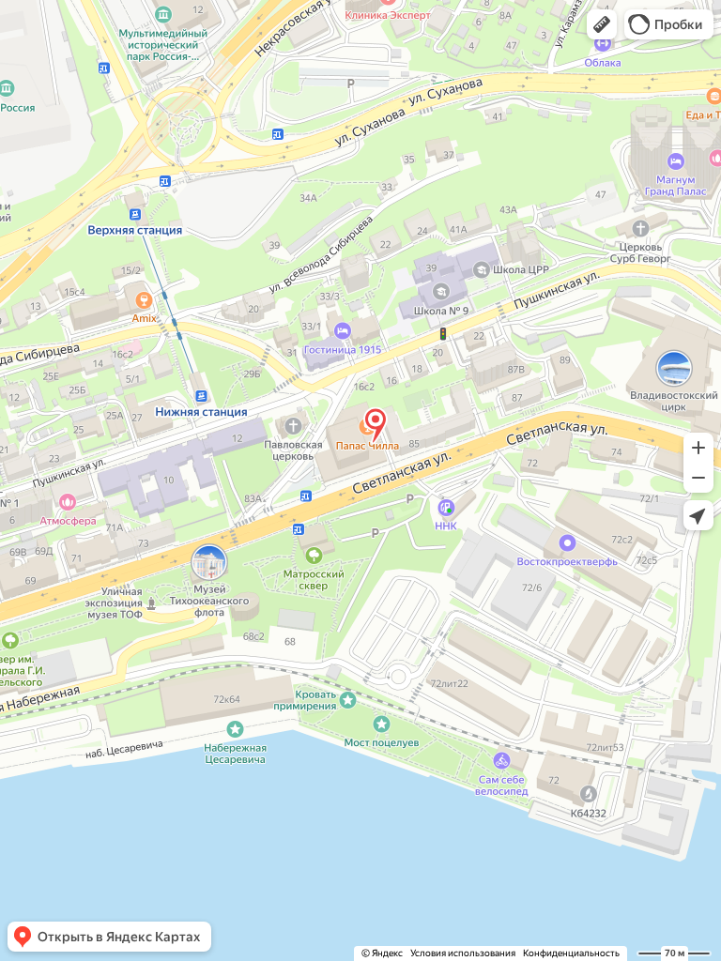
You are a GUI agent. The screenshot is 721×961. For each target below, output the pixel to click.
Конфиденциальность (571, 953)
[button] (602, 24)
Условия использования (462, 953)
